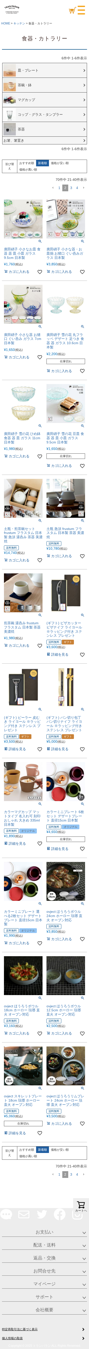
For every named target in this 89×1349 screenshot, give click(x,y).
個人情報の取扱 (12, 1338)
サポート (44, 1296)
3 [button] (71, 188)
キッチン (19, 23)
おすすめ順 (26, 163)
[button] (52, 188)
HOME (5, 23)
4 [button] (77, 188)
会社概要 (44, 1309)
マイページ (44, 1283)
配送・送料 (44, 1245)
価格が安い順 (60, 163)
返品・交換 (44, 1257)
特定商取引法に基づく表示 (20, 1329)
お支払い (44, 1232)
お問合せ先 (44, 1270)
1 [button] (59, 188)
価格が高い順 (28, 169)
